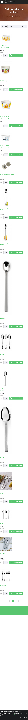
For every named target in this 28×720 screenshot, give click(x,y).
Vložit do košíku (17, 55)
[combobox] (11, 26)
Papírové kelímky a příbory (13, 16)
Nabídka (16, 15)
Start (10, 15)
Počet (1, 55)
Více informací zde (11, 715)
